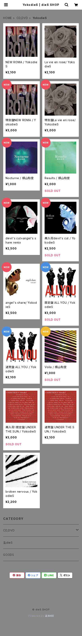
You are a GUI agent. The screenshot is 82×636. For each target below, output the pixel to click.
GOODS (8, 554)
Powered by (36, 615)
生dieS (8, 542)
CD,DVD (22, 18)
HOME (7, 18)
